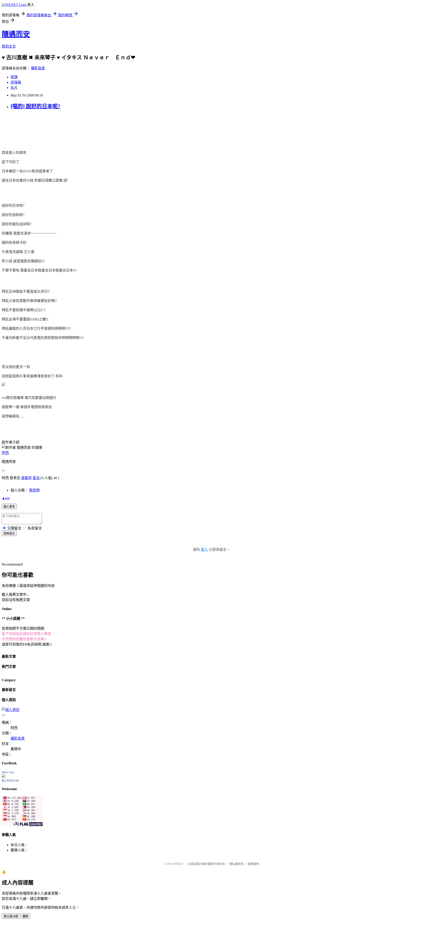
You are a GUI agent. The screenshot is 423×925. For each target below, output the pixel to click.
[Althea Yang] (3, 776)
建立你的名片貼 (10, 780)
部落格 (16, 82)
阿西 (5, 453)
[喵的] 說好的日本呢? (35, 106)
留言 (36, 478)
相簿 (14, 77)
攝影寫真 (38, 68)
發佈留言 (9, 533)
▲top (6, 498)
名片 (14, 87)
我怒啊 (34, 490)
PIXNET (179, 863)
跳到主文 (9, 46)
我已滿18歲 (11, 916)
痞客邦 (26, 478)
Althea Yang (8, 772)
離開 (25, 916)
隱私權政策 (236, 863)
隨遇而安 (16, 34)
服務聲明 (253, 863)
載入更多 (9, 506)
